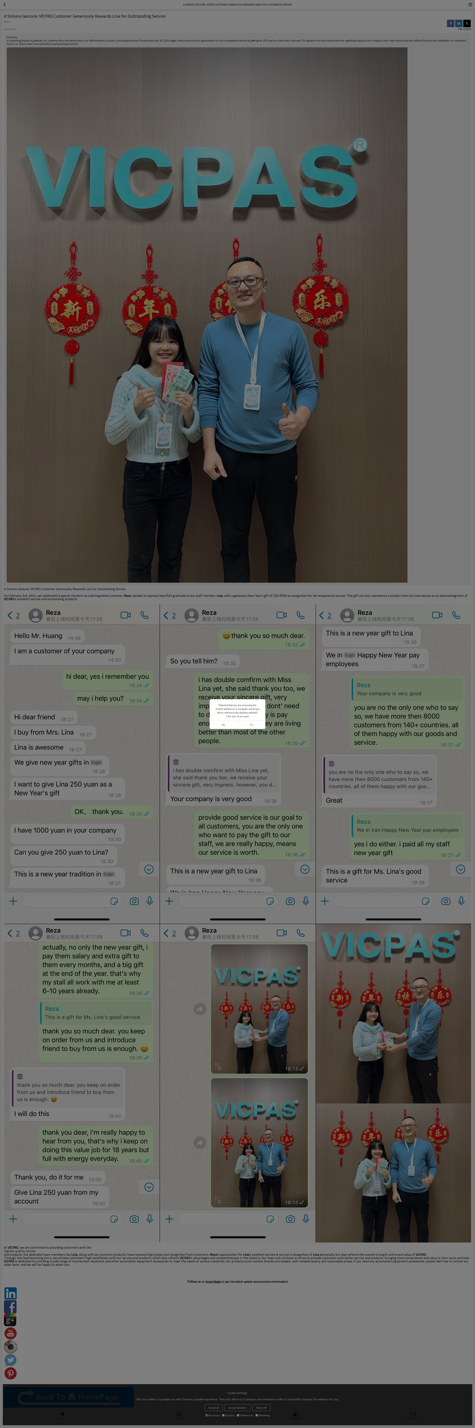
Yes (251, 725)
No (223, 725)
